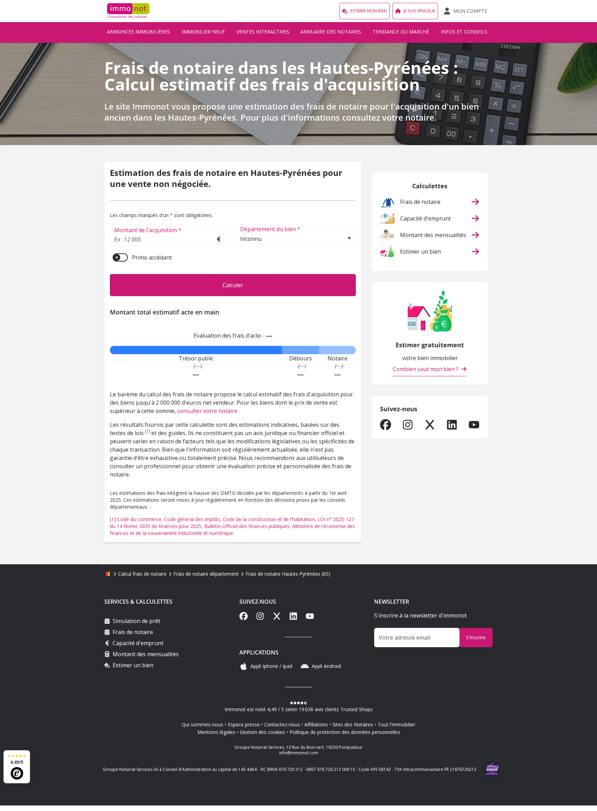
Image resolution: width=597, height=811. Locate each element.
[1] (148, 431)
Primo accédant (152, 257)
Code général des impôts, (193, 519)
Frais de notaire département (206, 573)
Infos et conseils (464, 31)
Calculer (232, 285)
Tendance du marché (401, 31)
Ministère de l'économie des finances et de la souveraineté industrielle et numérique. (232, 529)
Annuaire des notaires (331, 31)
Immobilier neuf (203, 31)
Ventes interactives (263, 31)
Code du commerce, (140, 519)
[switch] (120, 257)
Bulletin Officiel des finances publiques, (248, 526)
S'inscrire (476, 637)
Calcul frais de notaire (142, 573)
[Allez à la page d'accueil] (107, 574)
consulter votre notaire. (207, 411)
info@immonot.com (298, 753)
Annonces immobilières (138, 31)
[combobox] (296, 239)
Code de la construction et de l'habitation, (270, 519)
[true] (385, 424)
